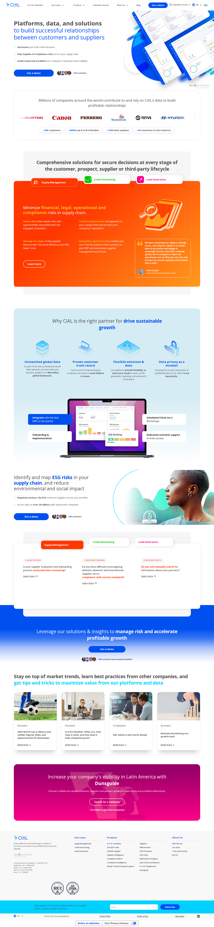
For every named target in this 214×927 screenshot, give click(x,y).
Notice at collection (89, 923)
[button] (57, 5)
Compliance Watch (114, 859)
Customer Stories (101, 5)
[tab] (54, 182)
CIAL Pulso (144, 855)
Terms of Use (142, 916)
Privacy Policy (105, 916)
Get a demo (158, 5)
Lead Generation (81, 851)
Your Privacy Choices (116, 923)
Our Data (176, 847)
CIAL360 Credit (113, 847)
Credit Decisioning (82, 847)
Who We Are (177, 843)
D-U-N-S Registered (148, 866)
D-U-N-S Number (35, 5)
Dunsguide (144, 870)
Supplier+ (143, 843)
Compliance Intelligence (117, 862)
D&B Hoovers (145, 847)
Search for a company (107, 802)
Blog (139, 5)
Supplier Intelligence (115, 855)
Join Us (175, 855)
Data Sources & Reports (150, 862)
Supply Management (82, 843)
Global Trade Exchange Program (120, 866)
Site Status (179, 916)
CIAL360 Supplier (114, 851)
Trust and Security (179, 851)
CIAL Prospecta (146, 851)
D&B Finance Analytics (149, 859)
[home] (13, 5)
